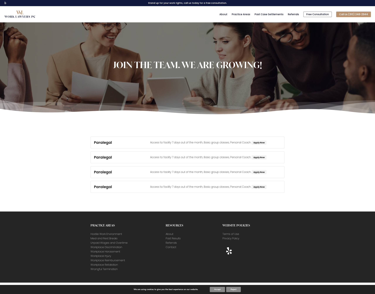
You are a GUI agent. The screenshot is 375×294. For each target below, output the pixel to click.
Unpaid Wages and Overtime (109, 243)
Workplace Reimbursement (108, 260)
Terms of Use (231, 234)
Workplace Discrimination (106, 247)
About (169, 234)
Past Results (173, 238)
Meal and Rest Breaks (104, 238)
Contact (171, 247)
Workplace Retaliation (104, 265)
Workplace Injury (101, 256)
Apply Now (259, 142)
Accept (217, 289)
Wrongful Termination (104, 269)
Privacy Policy (231, 238)
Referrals (171, 243)
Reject (233, 289)
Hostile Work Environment (106, 234)
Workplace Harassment (105, 251)
